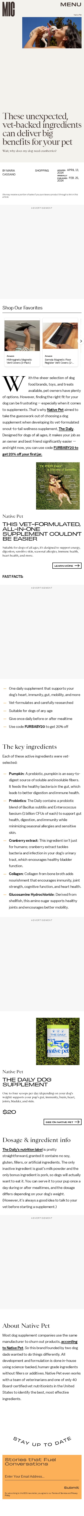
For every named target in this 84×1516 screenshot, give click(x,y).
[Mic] (8, 9)
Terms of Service (59, 1493)
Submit (71, 1487)
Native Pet (55, 410)
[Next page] (80, 341)
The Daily (66, 429)
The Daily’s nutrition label (22, 1149)
